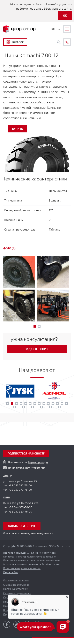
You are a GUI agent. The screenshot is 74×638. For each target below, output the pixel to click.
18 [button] (23, 407)
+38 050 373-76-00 (20, 489)
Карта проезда (38, 462)
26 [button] (59, 407)
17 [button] (19, 407)
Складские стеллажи (16, 585)
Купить (17, 129)
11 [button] (53, 403)
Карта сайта (10, 572)
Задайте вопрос (37, 349)
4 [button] (21, 403)
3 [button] (16, 403)
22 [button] (41, 407)
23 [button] (46, 407)
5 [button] (25, 403)
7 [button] (35, 403)
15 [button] (10, 407)
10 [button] (48, 403)
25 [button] (55, 407)
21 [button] (37, 407)
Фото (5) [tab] (9, 248)
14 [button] (66, 403)
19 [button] (28, 407)
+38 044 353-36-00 (20, 507)
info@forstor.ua (35, 468)
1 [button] (35, 326)
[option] (37, 289)
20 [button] (32, 407)
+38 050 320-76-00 (20, 511)
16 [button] (14, 407)
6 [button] (30, 403)
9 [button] (44, 403)
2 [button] (39, 326)
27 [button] (64, 407)
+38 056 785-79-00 (20, 485)
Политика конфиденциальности (21, 568)
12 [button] (57, 403)
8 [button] (39, 403)
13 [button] (62, 403)
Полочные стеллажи (15, 589)
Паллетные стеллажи (16, 580)
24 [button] (50, 407)
